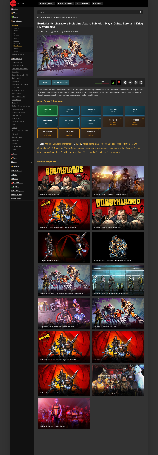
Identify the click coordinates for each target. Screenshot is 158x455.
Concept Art (17, 43)
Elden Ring (15, 72)
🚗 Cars (14, 154)
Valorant (14, 128)
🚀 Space (14, 158)
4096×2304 (47, 131)
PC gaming (57, 148)
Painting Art (17, 51)
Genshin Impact (17, 137)
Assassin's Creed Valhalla (20, 84)
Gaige (48, 144)
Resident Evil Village (18, 112)
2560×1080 (91, 121)
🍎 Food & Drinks (17, 183)
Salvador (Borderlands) (63, 144)
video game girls (116, 148)
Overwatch (15, 140)
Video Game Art (18, 46)
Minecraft (15, 134)
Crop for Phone (62, 82)
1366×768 (47, 109)
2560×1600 (69, 121)
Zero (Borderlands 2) (87, 152)
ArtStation (16, 35)
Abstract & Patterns (18, 54)
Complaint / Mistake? (71, 31)
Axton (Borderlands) (52, 152)
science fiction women (109, 152)
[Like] (113, 82)
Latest (98, 3)
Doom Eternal (16, 100)
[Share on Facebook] (125, 82)
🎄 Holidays (15, 187)
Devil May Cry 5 (17, 115)
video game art (108, 144)
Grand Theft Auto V (18, 65)
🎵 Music (14, 175)
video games (70, 152)
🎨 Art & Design (16, 21)
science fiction (123, 144)
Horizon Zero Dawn (18, 90)
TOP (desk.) (47, 3)
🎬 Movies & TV (16, 171)
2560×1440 (47, 121)
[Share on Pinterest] (136, 82)
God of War (15, 87)
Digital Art (15, 25)
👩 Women (14, 13)
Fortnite (14, 143)
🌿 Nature (14, 17)
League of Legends (18, 121)
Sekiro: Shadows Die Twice (20, 75)
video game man (91, 144)
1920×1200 (135, 109)
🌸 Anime (14, 9)
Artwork (16, 30)
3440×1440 (113, 120)
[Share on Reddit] (141, 82)
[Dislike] (119, 82)
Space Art (16, 48)
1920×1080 (113, 109)
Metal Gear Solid (17, 109)
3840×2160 (135, 120)
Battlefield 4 (16, 103)
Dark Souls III (16, 78)
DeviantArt (16, 41)
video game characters (95, 148)
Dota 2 (14, 125)
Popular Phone (16, 198)
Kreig (78, 144)
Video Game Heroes (73, 148)
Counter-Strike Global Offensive (22, 131)
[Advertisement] (120, 51)
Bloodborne (16, 81)
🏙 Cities (14, 162)
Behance (16, 38)
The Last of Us (16, 93)
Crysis (14, 149)
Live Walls (83, 3)
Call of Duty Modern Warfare (21, 106)
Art (14, 33)
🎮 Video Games (16, 59)
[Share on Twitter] (130, 82)
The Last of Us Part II (18, 97)
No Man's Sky (16, 146)
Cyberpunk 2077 (17, 62)
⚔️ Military (14, 179)
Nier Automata (16, 118)
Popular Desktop (16, 195)
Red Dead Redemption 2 (20, 69)
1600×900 (91, 109)
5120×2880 (69, 131)
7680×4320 (91, 131)
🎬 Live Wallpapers (17, 191)
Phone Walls (66, 3)
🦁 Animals (15, 167)
